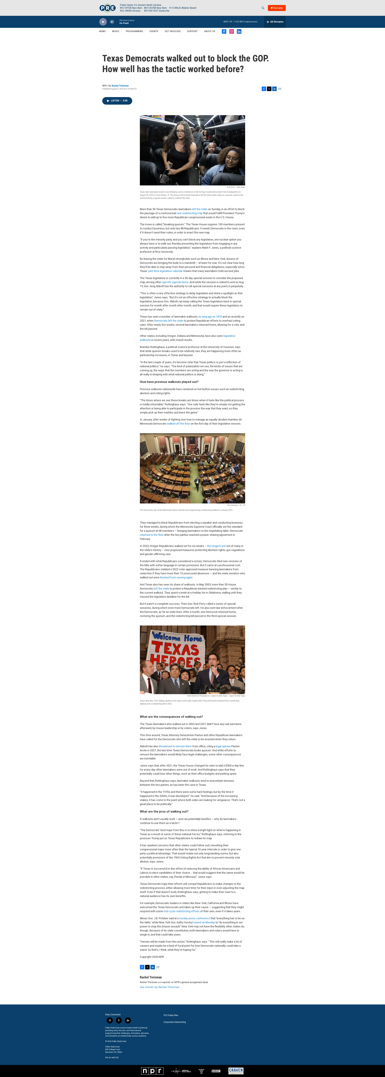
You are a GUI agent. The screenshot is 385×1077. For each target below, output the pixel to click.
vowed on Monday (204, 922)
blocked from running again (176, 577)
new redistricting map (190, 213)
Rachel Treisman (120, 85)
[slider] (116, 21)
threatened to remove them (175, 746)
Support (192, 31)
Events (154, 31)
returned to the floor (152, 534)
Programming (134, 31)
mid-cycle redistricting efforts (182, 911)
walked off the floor (178, 423)
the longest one (216, 546)
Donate (278, 7)
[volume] (112, 22)
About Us (209, 31)
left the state (199, 209)
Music (115, 31)
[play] (103, 22)
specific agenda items (175, 282)
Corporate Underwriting (175, 1022)
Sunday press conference (194, 918)
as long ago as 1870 (210, 316)
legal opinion (223, 746)
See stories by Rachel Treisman (159, 987)
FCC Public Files (171, 1015)
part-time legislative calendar (165, 271)
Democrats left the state (168, 320)
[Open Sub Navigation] (108, 31)
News (102, 31)
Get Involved (173, 31)
